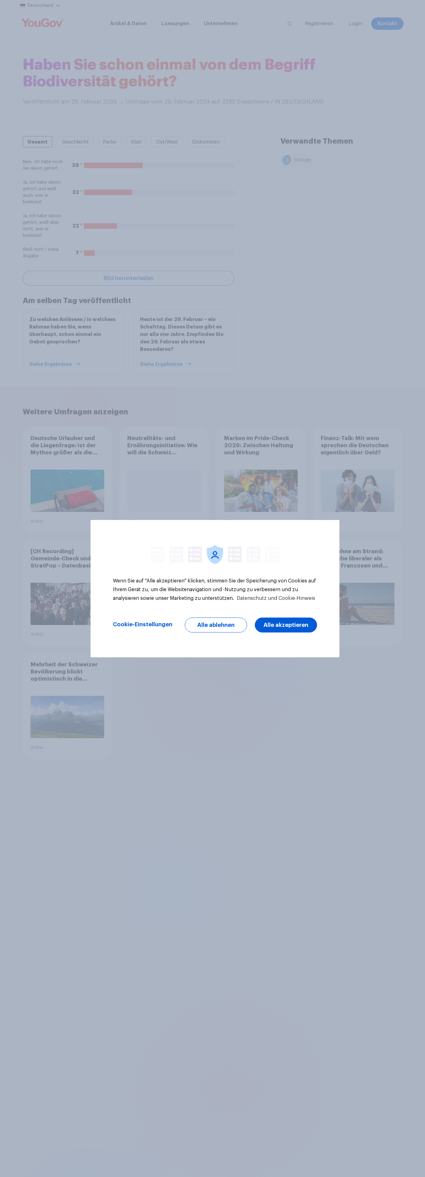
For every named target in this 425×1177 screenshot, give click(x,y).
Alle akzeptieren (286, 625)
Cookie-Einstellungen (142, 624)
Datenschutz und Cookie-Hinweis (275, 598)
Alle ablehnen (216, 625)
